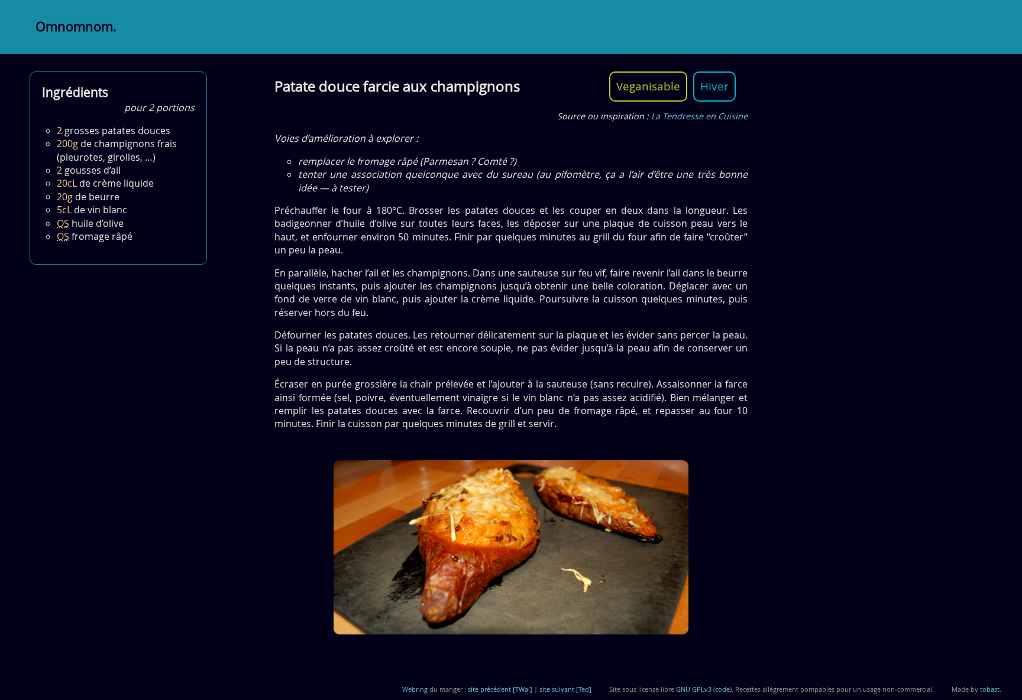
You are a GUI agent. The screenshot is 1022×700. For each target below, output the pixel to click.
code (722, 689)
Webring (415, 689)
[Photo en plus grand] (511, 548)
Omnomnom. (76, 26)
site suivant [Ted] (565, 689)
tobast (990, 689)
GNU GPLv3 (693, 689)
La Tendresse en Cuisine (699, 116)
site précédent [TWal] (500, 689)
